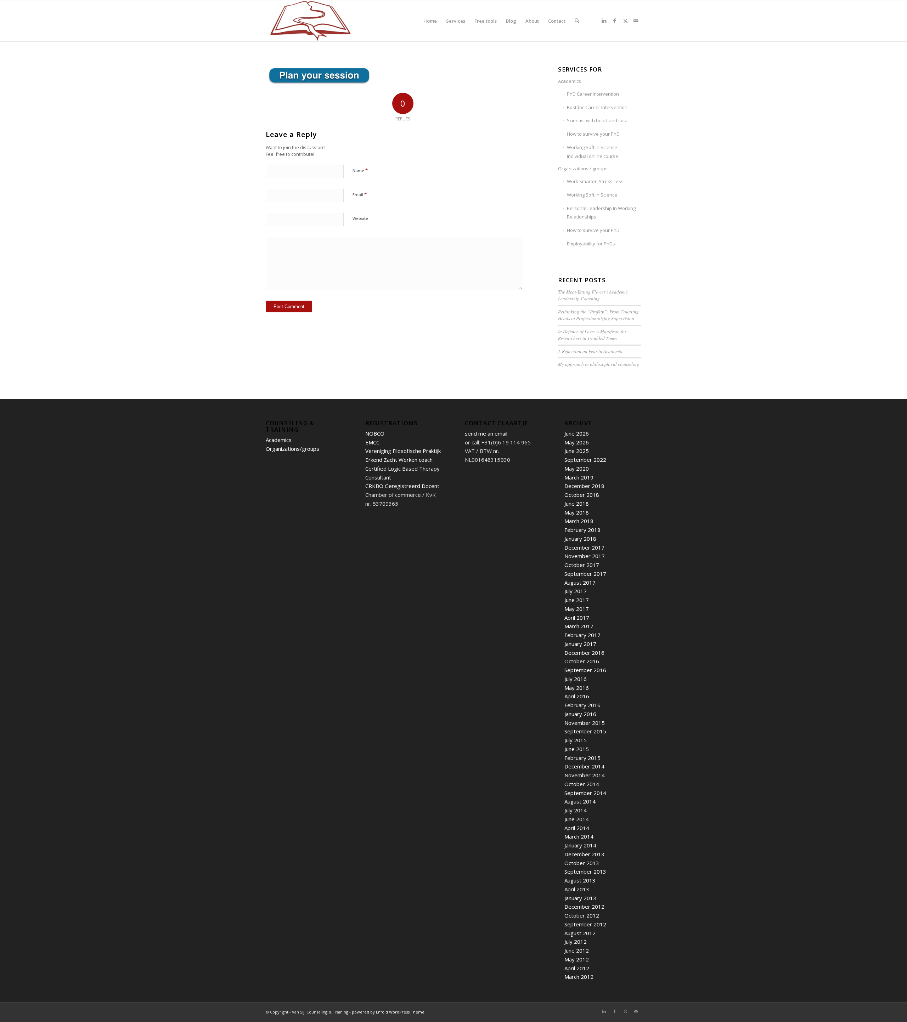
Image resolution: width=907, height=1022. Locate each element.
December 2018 (584, 485)
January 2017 (580, 643)
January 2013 (580, 898)
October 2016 (581, 661)
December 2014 (584, 766)
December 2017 (584, 547)
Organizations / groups (583, 168)
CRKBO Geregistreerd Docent (402, 485)
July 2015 (575, 740)
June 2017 (576, 599)
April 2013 (576, 889)
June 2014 (576, 819)
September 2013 (585, 871)
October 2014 (581, 784)
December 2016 (584, 652)
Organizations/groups (292, 448)
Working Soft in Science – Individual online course (594, 151)
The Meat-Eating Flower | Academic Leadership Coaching (593, 295)
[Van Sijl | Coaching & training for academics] (310, 20)
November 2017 (584, 556)
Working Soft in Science (592, 195)
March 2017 (578, 626)
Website (360, 218)
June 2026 (576, 433)
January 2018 (580, 538)
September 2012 (585, 924)
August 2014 (580, 801)
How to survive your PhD (593, 134)
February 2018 (582, 529)
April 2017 (576, 617)
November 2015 (584, 722)
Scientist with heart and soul (597, 120)
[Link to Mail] (636, 20)
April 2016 (576, 696)
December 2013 (584, 854)
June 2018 (576, 503)
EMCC (372, 442)
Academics (569, 81)
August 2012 (580, 933)
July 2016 (575, 678)
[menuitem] (430, 20)
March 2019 (578, 477)
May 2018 (576, 512)
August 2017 (580, 582)
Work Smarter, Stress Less (595, 181)
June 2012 (576, 950)
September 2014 (585, 792)
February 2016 (582, 705)
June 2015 (576, 749)
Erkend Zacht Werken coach (399, 459)
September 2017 (585, 573)
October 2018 (581, 494)
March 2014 (578, 836)
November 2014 (584, 775)
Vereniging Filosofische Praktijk (403, 450)
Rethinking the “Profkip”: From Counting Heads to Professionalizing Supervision (598, 315)
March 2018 (578, 520)
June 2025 (576, 450)
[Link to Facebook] (614, 20)
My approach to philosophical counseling (598, 364)
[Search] (577, 20)
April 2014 (576, 827)
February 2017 (582, 634)
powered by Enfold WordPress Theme (388, 1012)
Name (360, 170)
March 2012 (578, 976)
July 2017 (575, 591)
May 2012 (576, 959)
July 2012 (575, 941)
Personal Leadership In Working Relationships (601, 212)
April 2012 (576, 968)
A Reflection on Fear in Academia (590, 351)
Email (360, 194)
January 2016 (580, 713)
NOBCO (374, 433)
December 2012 (584, 906)
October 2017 (581, 564)
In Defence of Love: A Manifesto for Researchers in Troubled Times (592, 335)
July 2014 (575, 810)
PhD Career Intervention (593, 94)
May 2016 (576, 687)
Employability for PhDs (591, 243)
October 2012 (581, 915)
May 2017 (576, 608)
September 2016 (585, 670)
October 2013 (581, 863)
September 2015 (585, 731)
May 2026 (576, 442)
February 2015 (582, 757)
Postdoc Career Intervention (597, 107)
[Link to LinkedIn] (604, 20)
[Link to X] (625, 20)
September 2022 (585, 459)
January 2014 (580, 845)
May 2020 (576, 468)
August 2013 (580, 880)
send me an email (486, 433)
